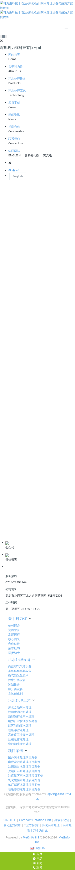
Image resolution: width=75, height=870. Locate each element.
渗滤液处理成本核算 (56, 387)
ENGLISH (14, 155)
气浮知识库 (31, 825)
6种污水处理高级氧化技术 (24, 500)
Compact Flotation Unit (35, 820)
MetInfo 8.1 (31, 837)
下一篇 (64, 406)
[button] (41, 163)
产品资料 (9, 534)
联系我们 (14, 139)
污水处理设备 (17, 78)
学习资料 (9, 521)
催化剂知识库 (12, 825)
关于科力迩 (15, 66)
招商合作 (14, 127)
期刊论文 (9, 528)
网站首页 (14, 54)
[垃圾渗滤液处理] (37, 193)
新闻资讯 (14, 115)
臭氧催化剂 (32, 155)
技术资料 (9, 515)
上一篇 (10, 406)
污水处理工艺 (17, 91)
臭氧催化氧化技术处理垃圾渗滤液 (29, 449)
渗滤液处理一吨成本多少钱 (25, 387)
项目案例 (14, 103)
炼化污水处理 (51, 825)
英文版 (47, 155)
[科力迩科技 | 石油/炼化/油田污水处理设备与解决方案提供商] (37, 10)
